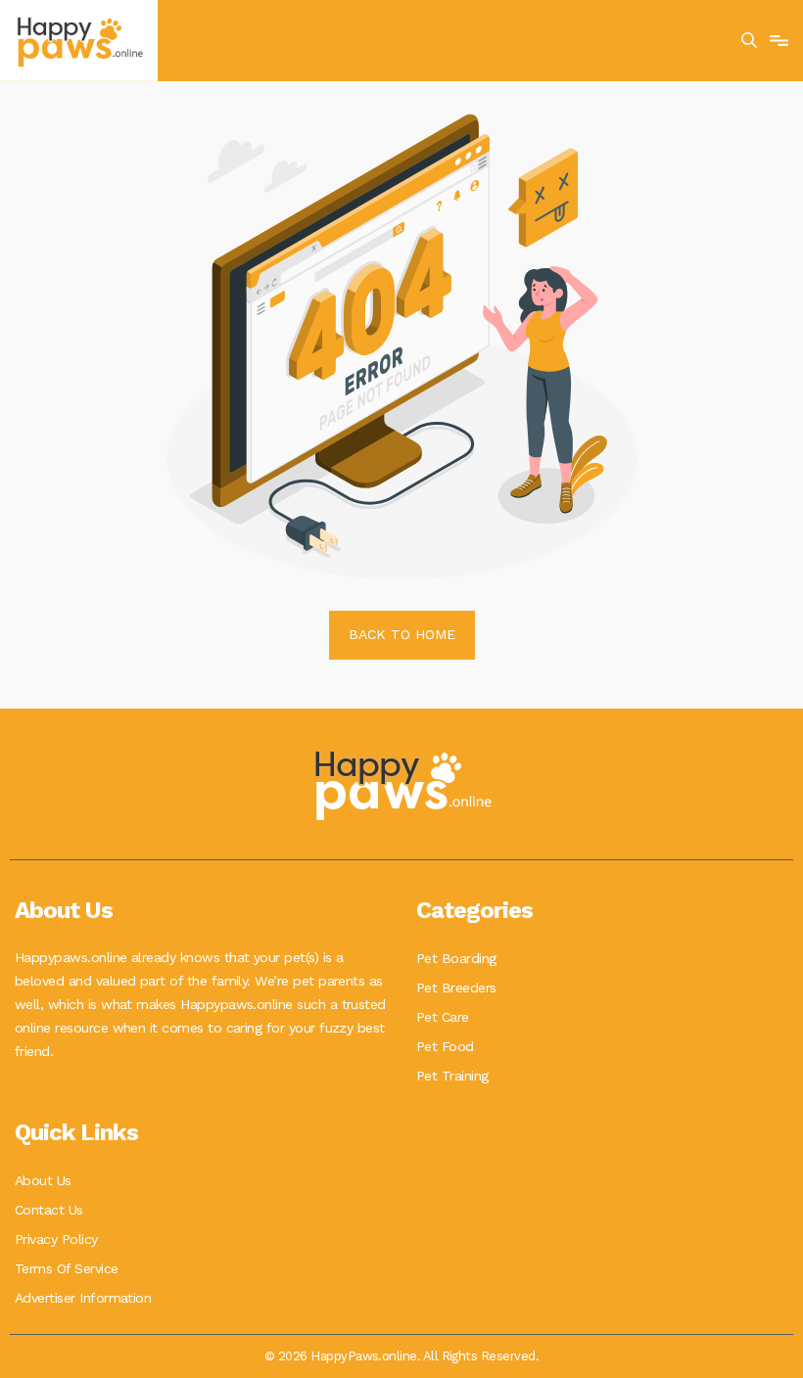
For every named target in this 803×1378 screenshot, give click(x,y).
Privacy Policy (56, 1239)
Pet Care (442, 1017)
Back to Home (402, 634)
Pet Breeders (456, 987)
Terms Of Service (66, 1268)
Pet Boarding (456, 958)
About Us (43, 1180)
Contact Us (49, 1209)
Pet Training (452, 1075)
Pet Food (445, 1046)
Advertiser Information (83, 1298)
